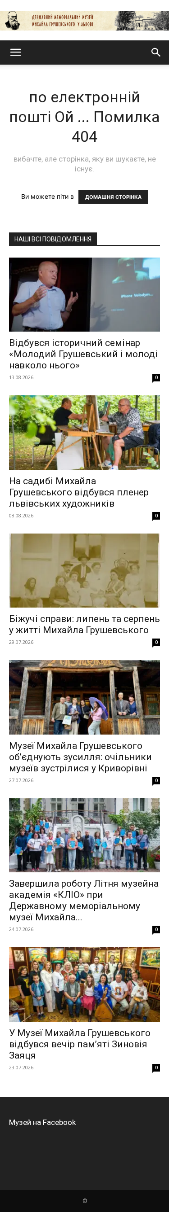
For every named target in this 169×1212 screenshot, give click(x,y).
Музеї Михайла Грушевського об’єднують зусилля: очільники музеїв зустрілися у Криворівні (80, 757)
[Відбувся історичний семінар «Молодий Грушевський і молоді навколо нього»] (84, 295)
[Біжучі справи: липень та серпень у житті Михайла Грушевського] (84, 571)
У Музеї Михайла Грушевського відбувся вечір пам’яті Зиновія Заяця (80, 1044)
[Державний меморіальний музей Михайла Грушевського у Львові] (84, 21)
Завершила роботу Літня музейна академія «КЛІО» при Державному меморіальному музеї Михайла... (84, 900)
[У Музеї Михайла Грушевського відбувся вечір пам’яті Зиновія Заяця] (84, 984)
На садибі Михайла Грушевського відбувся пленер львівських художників (79, 492)
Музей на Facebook (42, 1122)
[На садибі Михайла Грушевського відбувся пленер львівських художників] (84, 432)
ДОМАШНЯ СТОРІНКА (113, 197)
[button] (15, 52)
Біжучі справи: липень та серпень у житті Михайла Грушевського (84, 624)
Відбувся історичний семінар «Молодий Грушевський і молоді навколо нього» (83, 354)
